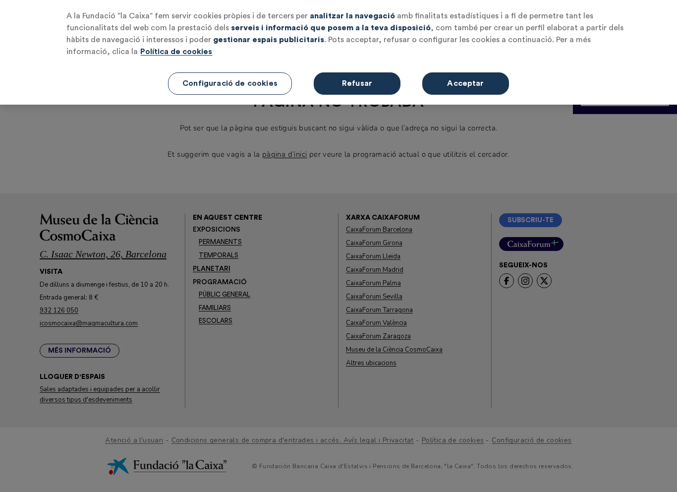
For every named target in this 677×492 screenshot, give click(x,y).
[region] (338, 52)
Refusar (357, 83)
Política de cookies (176, 52)
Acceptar (465, 83)
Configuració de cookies (230, 83)
